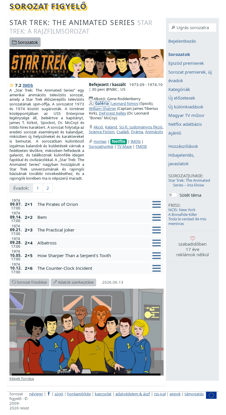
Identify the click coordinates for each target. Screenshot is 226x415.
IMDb (28, 85)
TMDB (141, 146)
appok (175, 393)
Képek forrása (21, 378)
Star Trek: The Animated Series (80, 26)
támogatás (194, 393)
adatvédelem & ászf (132, 393)
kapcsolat (103, 393)
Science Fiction (101, 131)
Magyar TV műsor (186, 115)
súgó (58, 393)
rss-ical (160, 393)
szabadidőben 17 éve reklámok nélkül (192, 249)
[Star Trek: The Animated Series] (86, 63)
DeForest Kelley (112, 113)
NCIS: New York (181, 209)
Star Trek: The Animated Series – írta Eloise (189, 183)
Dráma (137, 131)
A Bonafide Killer (182, 214)
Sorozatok (27, 42)
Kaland (111, 127)
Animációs (154, 131)
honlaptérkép (79, 393)
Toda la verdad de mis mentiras (187, 221)
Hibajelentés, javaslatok (181, 159)
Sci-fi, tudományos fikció (140, 127)
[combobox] (192, 27)
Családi (123, 131)
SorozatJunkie (101, 146)
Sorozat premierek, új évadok (190, 76)
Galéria (102, 103)
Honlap (100, 141)
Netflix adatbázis (185, 124)
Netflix (118, 141)
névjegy (36, 393)
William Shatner (102, 108)
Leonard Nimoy (125, 103)
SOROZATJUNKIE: (185, 175)
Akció (98, 127)
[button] (99, 204)
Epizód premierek (186, 63)
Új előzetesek (181, 98)
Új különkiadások (185, 107)
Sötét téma (190, 195)
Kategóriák (179, 89)
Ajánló (174, 133)
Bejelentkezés (182, 41)
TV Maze (124, 146)
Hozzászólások (183, 146)
